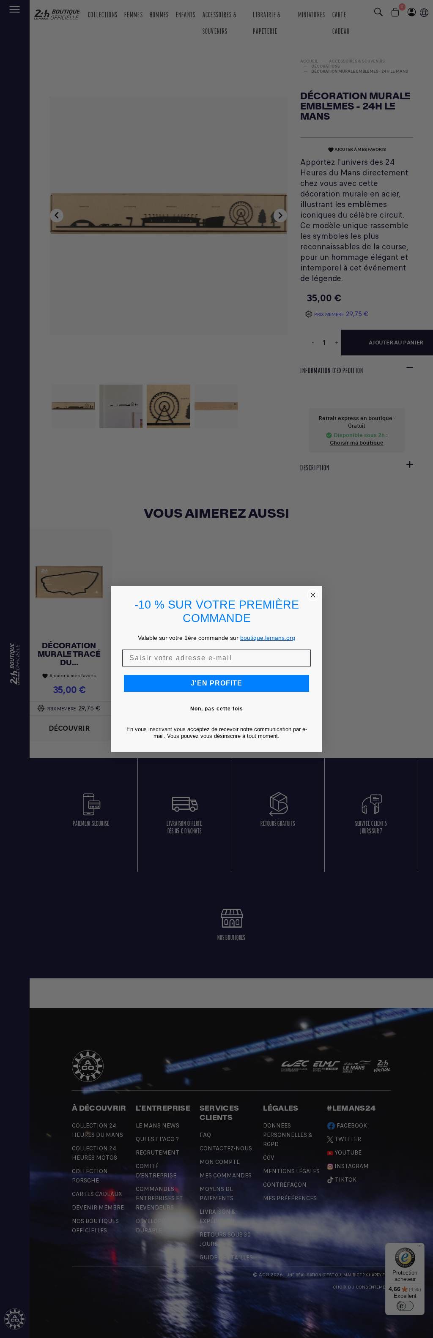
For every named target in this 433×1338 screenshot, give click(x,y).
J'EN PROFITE (216, 683)
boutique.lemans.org (267, 637)
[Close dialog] (313, 595)
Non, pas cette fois (216, 709)
